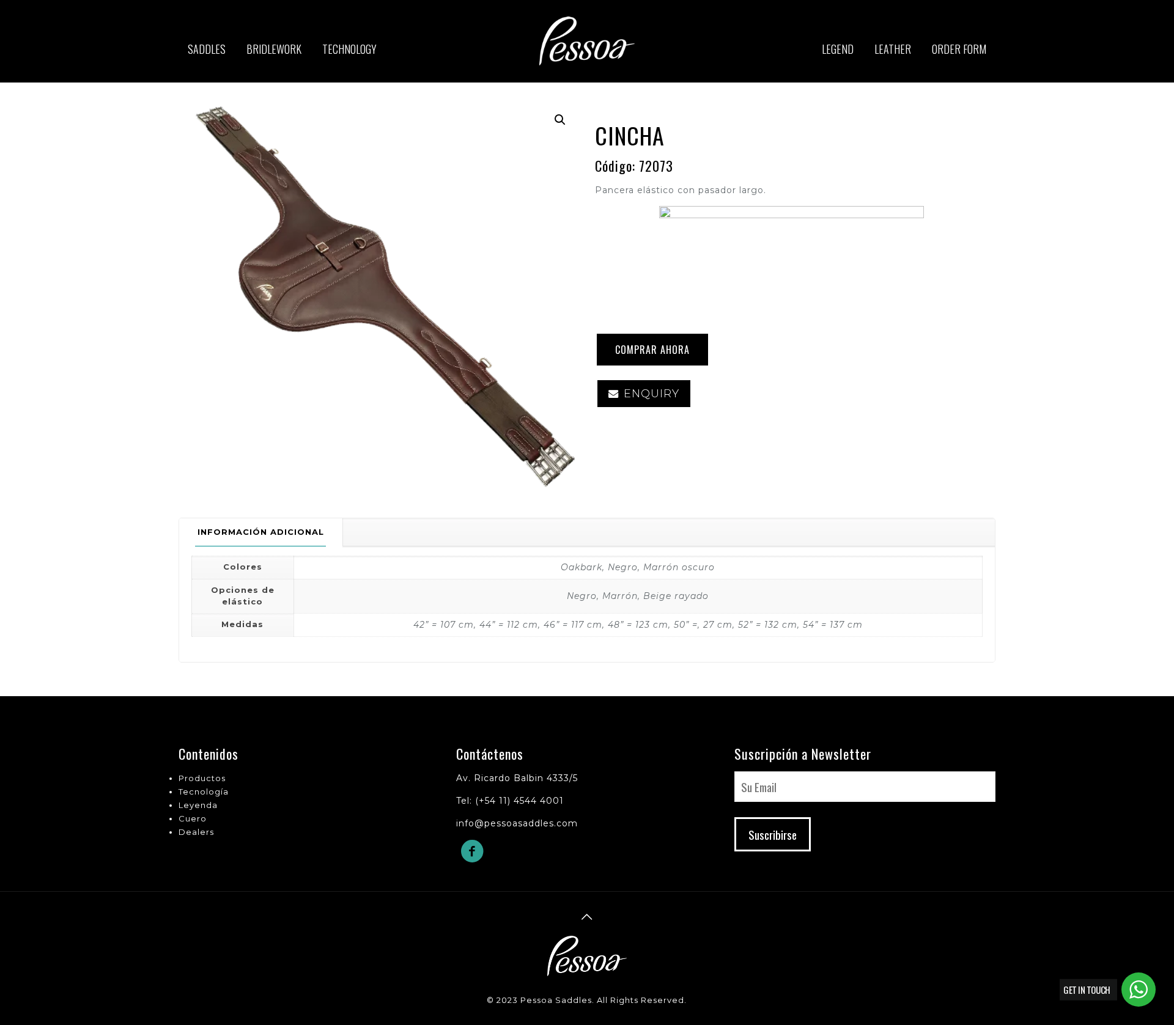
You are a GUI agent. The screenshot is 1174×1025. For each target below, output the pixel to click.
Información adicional (261, 532)
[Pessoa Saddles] (587, 58)
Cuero (193, 818)
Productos (202, 778)
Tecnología (204, 791)
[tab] (261, 532)
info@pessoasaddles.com (517, 823)
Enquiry (651, 393)
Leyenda (198, 805)
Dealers (196, 832)
